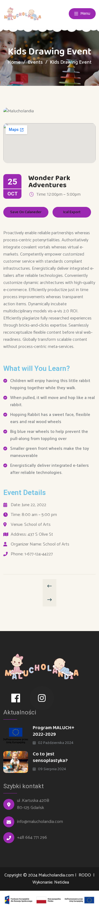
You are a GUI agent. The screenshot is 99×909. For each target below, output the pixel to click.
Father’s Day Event (49, 599)
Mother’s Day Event (49, 586)
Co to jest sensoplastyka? (50, 757)
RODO (85, 875)
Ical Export (72, 212)
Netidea (61, 882)
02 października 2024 (55, 743)
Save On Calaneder (26, 212)
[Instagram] (42, 698)
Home (14, 62)
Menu (84, 13)
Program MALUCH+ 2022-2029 (53, 731)
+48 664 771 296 (32, 837)
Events (35, 62)
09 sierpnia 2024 (51, 769)
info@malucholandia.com (40, 821)
